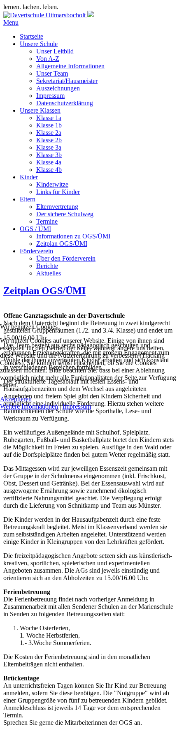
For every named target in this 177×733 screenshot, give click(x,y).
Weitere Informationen (29, 406)
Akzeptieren (16, 398)
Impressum (77, 406)
